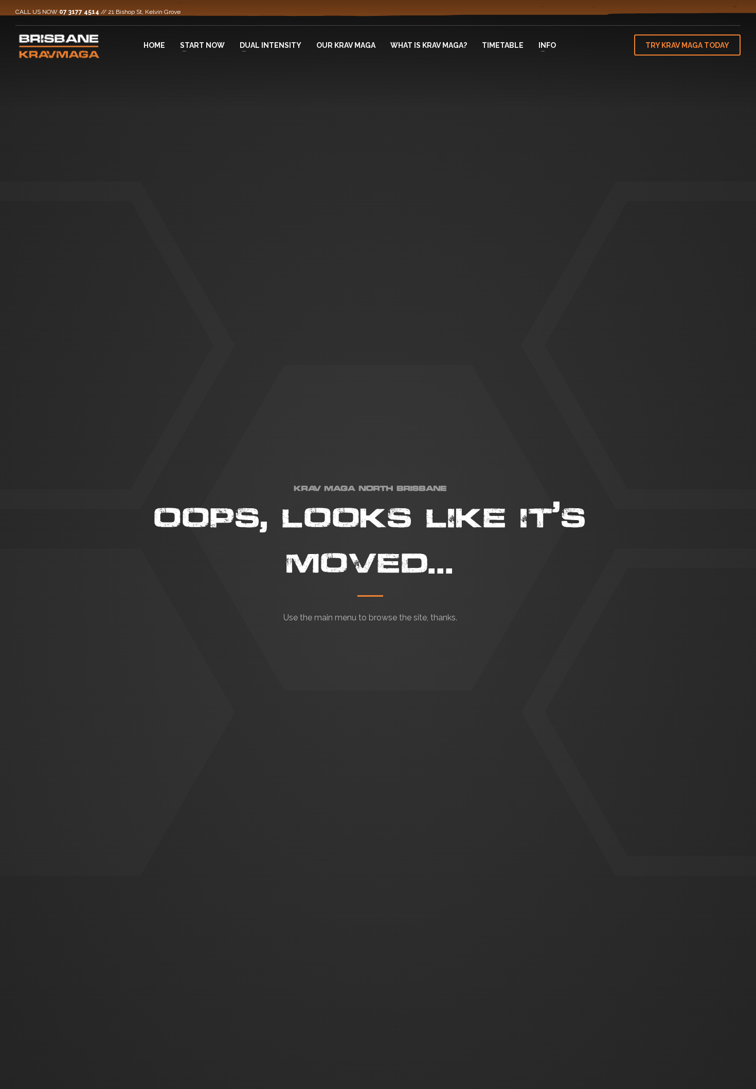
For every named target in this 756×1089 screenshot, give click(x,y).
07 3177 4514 (79, 11)
